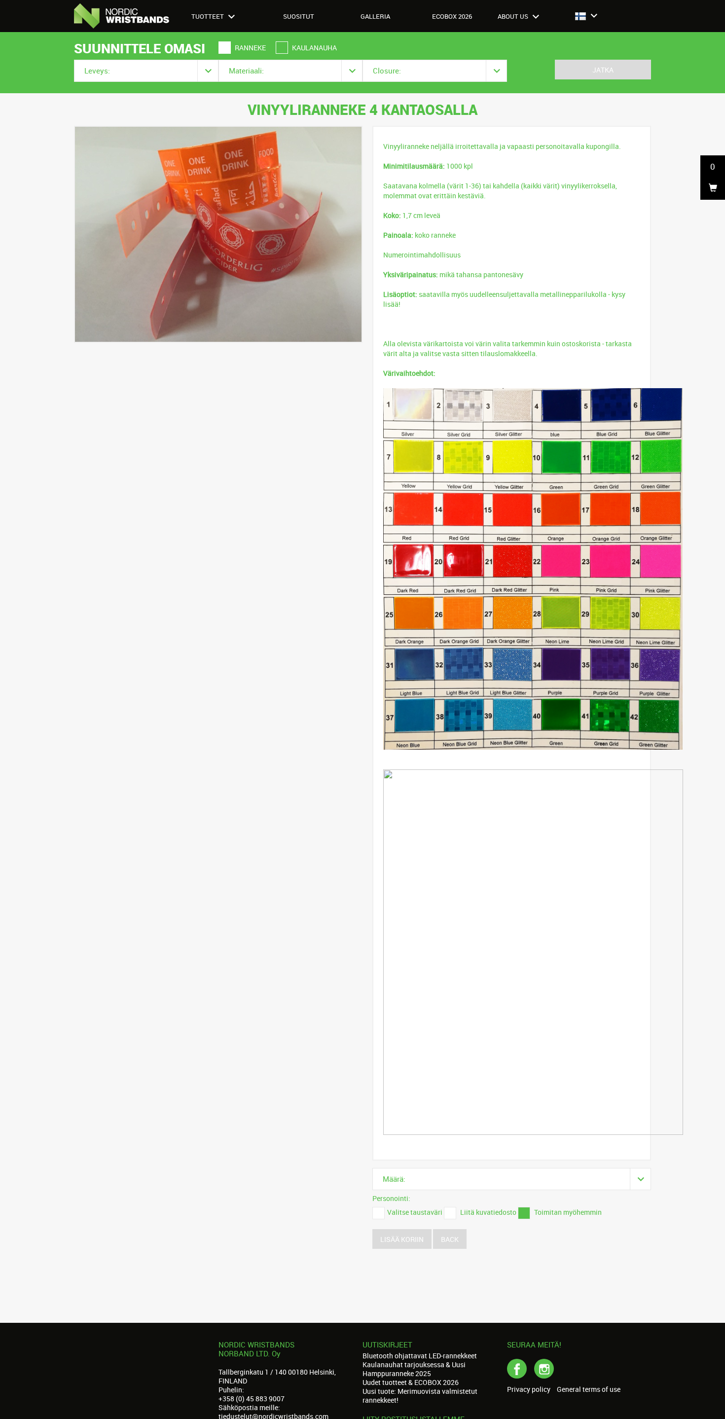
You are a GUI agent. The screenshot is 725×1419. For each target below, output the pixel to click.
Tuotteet (208, 16)
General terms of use (588, 1389)
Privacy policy (528, 1389)
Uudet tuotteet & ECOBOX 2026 (410, 1382)
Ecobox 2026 (452, 16)
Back (450, 1239)
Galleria (375, 16)
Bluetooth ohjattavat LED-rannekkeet (419, 1355)
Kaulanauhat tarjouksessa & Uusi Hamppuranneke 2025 (414, 1369)
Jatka (603, 69)
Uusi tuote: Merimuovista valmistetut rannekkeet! (419, 1395)
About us (514, 16)
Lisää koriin (402, 1239)
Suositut (298, 16)
